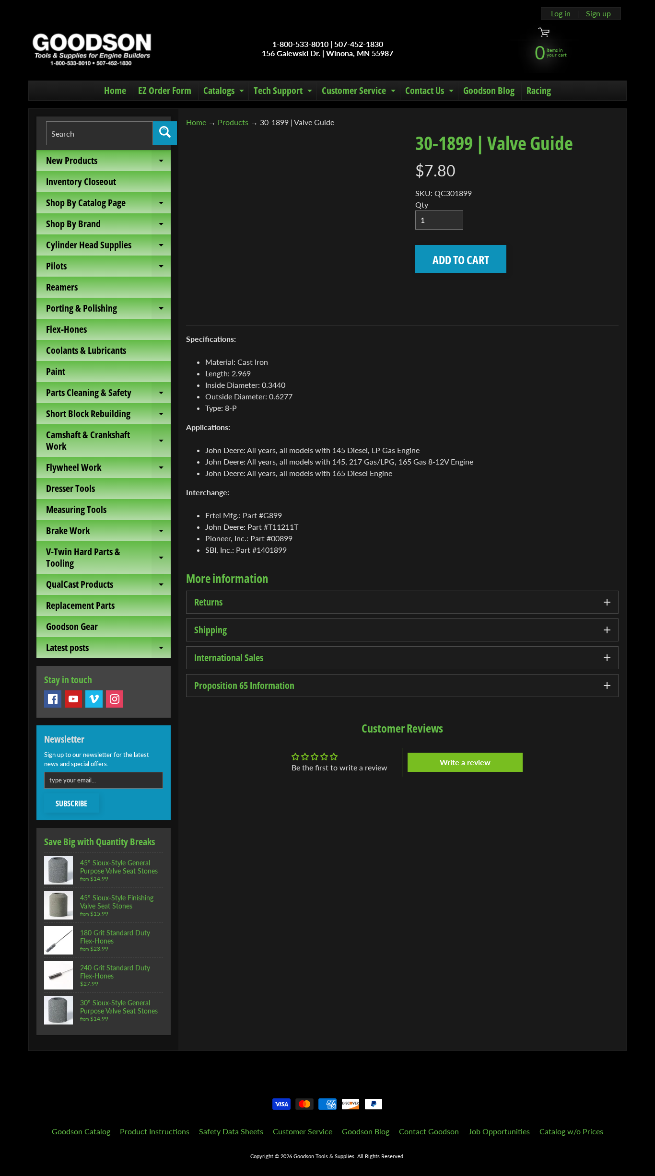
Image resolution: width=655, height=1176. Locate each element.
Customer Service (360, 92)
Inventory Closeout (81, 181)
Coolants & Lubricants (86, 350)
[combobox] (99, 133)
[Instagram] (114, 699)
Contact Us (430, 92)
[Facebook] (52, 699)
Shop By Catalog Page (108, 204)
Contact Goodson (429, 1131)
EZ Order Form (164, 90)
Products (233, 122)
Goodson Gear (72, 626)
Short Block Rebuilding (108, 415)
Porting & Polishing (108, 310)
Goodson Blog (489, 90)
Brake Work (108, 532)
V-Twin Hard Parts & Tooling (108, 558)
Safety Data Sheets (231, 1131)
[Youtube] (73, 699)
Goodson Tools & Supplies (323, 1156)
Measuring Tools (76, 509)
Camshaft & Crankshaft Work (108, 441)
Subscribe (71, 803)
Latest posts (108, 649)
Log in (561, 13)
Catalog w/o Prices (571, 1131)
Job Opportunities (499, 1131)
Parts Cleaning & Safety (108, 394)
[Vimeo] (94, 699)
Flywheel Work (108, 469)
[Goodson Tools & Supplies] (91, 48)
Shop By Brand (108, 225)
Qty (421, 204)
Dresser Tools (70, 488)
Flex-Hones (66, 329)
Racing (538, 90)
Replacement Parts (80, 605)
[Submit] (165, 133)
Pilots (108, 268)
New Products (108, 162)
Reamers (62, 286)
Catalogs (224, 92)
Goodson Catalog (81, 1131)
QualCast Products (108, 586)
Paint (55, 371)
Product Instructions (154, 1131)
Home (115, 90)
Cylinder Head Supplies (108, 247)
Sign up (598, 13)
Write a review (465, 762)
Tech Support (284, 92)
